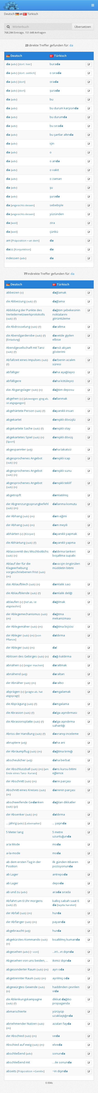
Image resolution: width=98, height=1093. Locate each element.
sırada (66, 892)
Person (29, 411)
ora (54, 82)
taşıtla (61, 905)
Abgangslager (21, 390)
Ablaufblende (20, 593)
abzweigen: (32, 398)
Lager (14, 874)
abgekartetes (15, 437)
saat (73, 901)
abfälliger (12, 372)
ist (7, 403)
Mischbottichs (39, 551)
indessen (12, 258)
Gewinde (31, 987)
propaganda (61, 1003)
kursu (64, 769)
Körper (29, 534)
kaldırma (65, 656)
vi (55, 991)
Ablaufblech (20, 584)
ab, (47, 398)
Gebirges (30, 656)
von (38, 635)
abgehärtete (14, 411)
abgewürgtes (15, 987)
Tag (29, 862)
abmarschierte (16, 1011)
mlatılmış (60, 495)
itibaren (72, 862)
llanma (59, 504)
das (8, 390)
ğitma (58, 751)
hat (41, 691)
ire (56, 781)
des (39, 310)
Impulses (34, 360)
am (8, 240)
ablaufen (12, 602)
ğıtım (57, 310)
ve (56, 1036)
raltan (58, 674)
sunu (68, 471)
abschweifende (17, 802)
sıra (56, 73)
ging (41, 398)
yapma (70, 543)
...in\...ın (57, 952)
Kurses (32, 773)
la (10, 844)
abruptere (13, 742)
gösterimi (58, 352)
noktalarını (59, 314)
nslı (56, 348)
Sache (28, 428)
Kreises (33, 790)
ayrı (55, 969)
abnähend (13, 674)
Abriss (10, 734)
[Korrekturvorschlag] (89, 64)
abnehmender (16, 1024)
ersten (21, 862)
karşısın (71, 108)
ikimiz (56, 960)
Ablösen (12, 656)
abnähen (12, 665)
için (52, 143)
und (13, 892)
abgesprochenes (18, 458)
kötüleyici (67, 381)
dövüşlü (69, 419)
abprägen (13, 692)
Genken (36, 802)
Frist (35, 572)
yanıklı (58, 411)
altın (68, 135)
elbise (56, 339)
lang (20, 832)
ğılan (57, 802)
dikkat (56, 999)
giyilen (69, 335)
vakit (55, 170)
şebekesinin (71, 310)
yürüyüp (58, 1011)
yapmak (71, 534)
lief (27, 602)
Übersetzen (83, 27)
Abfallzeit (12, 360)
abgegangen (17, 403)
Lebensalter (33, 823)
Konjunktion (22, 249)
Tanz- (23, 773)
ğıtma (58, 614)
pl (16, 806)
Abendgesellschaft (19, 348)
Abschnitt (17, 781)
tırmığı (68, 751)
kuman (73, 939)
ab (8, 862)
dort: (22, 64)
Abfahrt (11, 901)
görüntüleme (61, 318)
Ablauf (10, 564)
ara (56, 892)
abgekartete (14, 428)
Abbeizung (18, 301)
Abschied (17, 1036)
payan (58, 922)
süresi (56, 364)
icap (67, 458)
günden (61, 862)
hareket (70, 905)
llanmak (59, 398)
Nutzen (32, 1024)
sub (29, 301)
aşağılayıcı (68, 372)
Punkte (31, 310)
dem (36, 240)
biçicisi (68, 626)
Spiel (29, 437)
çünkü (54, 232)
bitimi (70, 568)
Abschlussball (20, 769)
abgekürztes (15, 939)
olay (67, 428)
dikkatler (70, 802)
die (8, 301)
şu (51, 187)
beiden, (40, 960)
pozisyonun (62, 866)
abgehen (12, 398)
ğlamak (59, 292)
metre (59, 832)
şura (55, 90)
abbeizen (12, 292)
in (34, 862)
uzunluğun (61, 836)
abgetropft (13, 495)
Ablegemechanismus (25, 614)
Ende (9, 773)
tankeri (70, 551)
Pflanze (10, 639)
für (23, 564)
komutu (71, 504)
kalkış (56, 901)
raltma (58, 327)
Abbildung (13, 310)
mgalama (60, 704)
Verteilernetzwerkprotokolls (25, 314)
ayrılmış (57, 978)
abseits (11, 1071)
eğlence (57, 773)
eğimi (63, 516)
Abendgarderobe (23, 335)
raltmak (59, 665)
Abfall (15, 913)
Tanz (41, 348)
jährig (13, 823)
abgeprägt (12, 695)
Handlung (27, 734)
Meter (12, 832)
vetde (58, 335)
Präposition (19, 240)
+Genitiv (38, 1071)
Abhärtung (18, 543)
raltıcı (58, 683)
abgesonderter (16, 969)
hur (56, 913)
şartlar (58, 135)
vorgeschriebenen (19, 572)
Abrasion (17, 713)
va (56, 564)
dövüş (68, 437)
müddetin (59, 568)
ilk (53, 862)
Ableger (16, 635)
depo (58, 883)
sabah (65, 901)
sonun (58, 1053)
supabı (70, 555)
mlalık (58, 584)
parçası (66, 781)
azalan (57, 1024)
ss (9, 249)
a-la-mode (13, 853)
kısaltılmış (59, 939)
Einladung (13, 339)
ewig (28, 1045)
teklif (67, 483)
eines (24, 360)
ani (63, 742)
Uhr (27, 901)
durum (58, 108)
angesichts (18, 205)
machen (38, 665)
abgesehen (14, 952)
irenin (58, 790)
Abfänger (17, 922)
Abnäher (17, 683)
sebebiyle (56, 205)
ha (56, 372)
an (56, 161)
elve (57, 1045)
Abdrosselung (20, 327)
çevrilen (73, 987)
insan (70, 411)
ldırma (58, 551)
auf (22, 1045)
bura (55, 64)
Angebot (36, 458)
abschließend (15, 1053)
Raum (32, 969)
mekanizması (61, 618)
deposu (68, 390)
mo (56, 844)
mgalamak (61, 692)
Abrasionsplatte (22, 721)
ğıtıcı (66, 999)
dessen (29, 205)
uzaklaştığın (62, 1016)
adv (14, 64)
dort (21, 81)
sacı (67, 584)
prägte (30, 691)
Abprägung (18, 704)
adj (29, 449)
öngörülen (73, 564)
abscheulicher (16, 760)
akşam (66, 348)
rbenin (58, 360)
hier (28, 64)
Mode (16, 844)
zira (52, 223)
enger (28, 665)
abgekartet (13, 419)
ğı (55, 656)
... (7, 823)
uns (31, 960)
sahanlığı (58, 725)
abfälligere (13, 381)
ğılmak (58, 602)
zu (18, 892)
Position (11, 866)
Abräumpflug (20, 751)
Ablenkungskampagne (26, 999)
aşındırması (69, 713)
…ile (55, 1062)
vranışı (58, 734)
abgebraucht (15, 931)
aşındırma (68, 721)
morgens (36, 901)
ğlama (58, 301)
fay (67, 1024)
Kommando (32, 939)
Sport (10, 441)
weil (14, 223)
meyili (63, 525)
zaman (57, 179)
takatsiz (66, 449)
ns (56, 769)
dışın (68, 952)
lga (56, 713)
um (19, 901)
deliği (68, 593)
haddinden (60, 987)
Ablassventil (14, 551)
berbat (65, 760)
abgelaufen (13, 606)
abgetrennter (15, 978)
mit (35, 348)
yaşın (60, 823)
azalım (70, 360)
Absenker (18, 814)
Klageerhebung (17, 568)
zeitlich (30, 73)
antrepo (59, 874)
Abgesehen (14, 960)
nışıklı (58, 419)
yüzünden (57, 214)
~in (54, 1071)
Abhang (16, 516)
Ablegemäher (20, 626)
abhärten (12, 534)
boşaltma (58, 555)
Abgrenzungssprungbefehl (30, 504)
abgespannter (16, 449)
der (23, 310)
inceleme (72, 734)
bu (51, 99)
